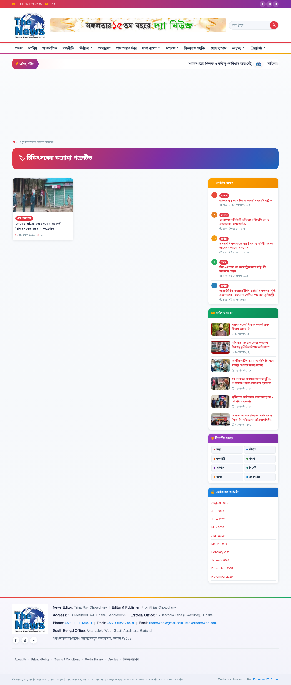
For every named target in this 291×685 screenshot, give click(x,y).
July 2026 (217, 511)
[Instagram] (269, 4)
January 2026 (220, 560)
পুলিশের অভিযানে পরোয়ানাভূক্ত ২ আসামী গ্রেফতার (252, 399)
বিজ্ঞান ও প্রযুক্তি (194, 48)
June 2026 (218, 519)
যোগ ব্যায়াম (218, 48)
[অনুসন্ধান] (274, 25)
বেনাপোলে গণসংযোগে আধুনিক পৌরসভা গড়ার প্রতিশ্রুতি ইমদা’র (251, 381)
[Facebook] (263, 4)
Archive (113, 659)
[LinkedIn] (276, 4)
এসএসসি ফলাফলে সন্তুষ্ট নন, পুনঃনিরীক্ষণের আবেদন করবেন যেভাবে (246, 245)
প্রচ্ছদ (18, 48)
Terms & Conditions (67, 659)
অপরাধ (172, 48)
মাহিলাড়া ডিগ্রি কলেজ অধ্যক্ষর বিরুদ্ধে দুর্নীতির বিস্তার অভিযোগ (250, 344)
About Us (20, 659)
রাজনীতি (68, 48)
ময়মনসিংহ (254, 477)
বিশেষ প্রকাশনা (131, 659)
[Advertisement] (145, 103)
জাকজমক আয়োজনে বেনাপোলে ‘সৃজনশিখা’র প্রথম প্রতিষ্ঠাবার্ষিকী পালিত (252, 420)
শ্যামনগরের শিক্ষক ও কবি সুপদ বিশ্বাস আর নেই (201, 63)
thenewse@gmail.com (166, 623)
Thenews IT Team (266, 679)
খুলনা (252, 458)
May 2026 (217, 527)
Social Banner (94, 659)
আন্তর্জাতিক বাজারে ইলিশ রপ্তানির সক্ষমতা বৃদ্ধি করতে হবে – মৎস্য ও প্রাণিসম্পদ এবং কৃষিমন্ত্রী (247, 293)
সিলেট (252, 468)
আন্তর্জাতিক (49, 48)
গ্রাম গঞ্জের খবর (126, 48)
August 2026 (219, 503)
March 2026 (219, 544)
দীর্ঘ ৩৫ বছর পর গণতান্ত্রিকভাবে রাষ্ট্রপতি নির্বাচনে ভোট (242, 269)
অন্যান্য (238, 48)
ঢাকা (218, 449)
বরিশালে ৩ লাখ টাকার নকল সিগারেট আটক (245, 200)
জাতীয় (32, 48)
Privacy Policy (40, 659)
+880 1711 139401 (78, 623)
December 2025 (222, 568)
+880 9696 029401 (120, 623)
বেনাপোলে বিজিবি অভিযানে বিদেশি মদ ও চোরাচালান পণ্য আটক (244, 222)
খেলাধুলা (104, 48)
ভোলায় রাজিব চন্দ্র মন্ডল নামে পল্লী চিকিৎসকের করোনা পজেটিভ (38, 226)
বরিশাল (220, 468)
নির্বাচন (86, 48)
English (258, 48)
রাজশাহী (220, 458)
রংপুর (219, 477)
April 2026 (218, 536)
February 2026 (220, 552)
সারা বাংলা (151, 48)
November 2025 (222, 577)
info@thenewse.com (201, 623)
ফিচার (223, 262)
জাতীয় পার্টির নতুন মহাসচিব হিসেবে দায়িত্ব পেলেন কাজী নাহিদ (253, 363)
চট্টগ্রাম (252, 449)
